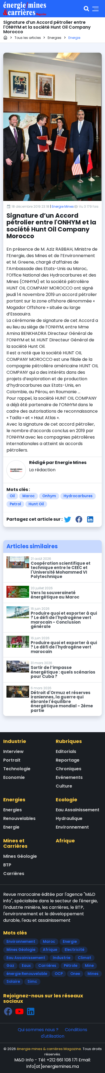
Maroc (28, 496)
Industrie (14, 741)
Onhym (49, 496)
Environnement (72, 827)
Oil (12, 496)
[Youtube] (19, 1011)
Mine (89, 965)
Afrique (65, 840)
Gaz (10, 965)
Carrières (13, 873)
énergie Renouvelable (26, 973)
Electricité (74, 949)
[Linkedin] (31, 1011)
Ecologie (66, 799)
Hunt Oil (36, 504)
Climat (84, 957)
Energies (14, 799)
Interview (13, 751)
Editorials (66, 751)
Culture (64, 786)
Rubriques (69, 741)
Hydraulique (69, 818)
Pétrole (70, 965)
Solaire (13, 981)
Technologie (16, 769)
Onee (75, 973)
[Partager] (68, 519)
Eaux (26, 965)
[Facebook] (8, 1011)
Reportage (67, 760)
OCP (59, 973)
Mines (93, 973)
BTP (7, 865)
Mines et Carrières (15, 843)
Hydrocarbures (78, 496)
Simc (32, 981)
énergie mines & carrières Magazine (49, 1048)
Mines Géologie (20, 856)
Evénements (69, 777)
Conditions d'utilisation (64, 1033)
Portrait (11, 760)
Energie (11, 827)
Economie (14, 777)
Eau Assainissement (77, 810)
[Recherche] (86, 8)
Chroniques (68, 769)
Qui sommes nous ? (38, 1030)
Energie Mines (63, 206)
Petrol (15, 504)
